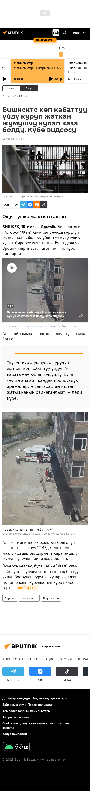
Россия (65, 659)
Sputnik (10, 196)
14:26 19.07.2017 (14, 139)
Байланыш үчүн (14, 705)
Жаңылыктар (29, 598)
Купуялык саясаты (15, 717)
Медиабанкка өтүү (51, 196)
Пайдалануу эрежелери (49, 698)
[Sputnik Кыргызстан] (13, 34)
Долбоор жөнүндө (16, 698)
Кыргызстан (51, 598)
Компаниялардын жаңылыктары (26, 711)
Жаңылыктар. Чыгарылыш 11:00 (37, 68)
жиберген (27, 587)
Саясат (33, 659)
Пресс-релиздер (40, 705)
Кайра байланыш (15, 734)
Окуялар (9, 598)
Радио (49, 659)
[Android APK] (16, 747)
